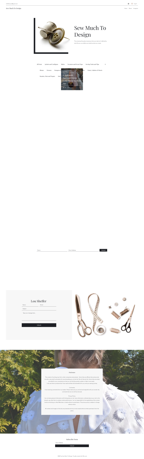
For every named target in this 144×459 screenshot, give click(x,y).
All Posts (39, 64)
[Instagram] (128, 3)
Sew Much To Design (13, 8)
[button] (105, 64)
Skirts (63, 64)
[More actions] (81, 72)
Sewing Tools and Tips (92, 64)
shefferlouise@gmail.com (12, 3)
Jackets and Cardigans (51, 64)
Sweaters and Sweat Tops (75, 64)
